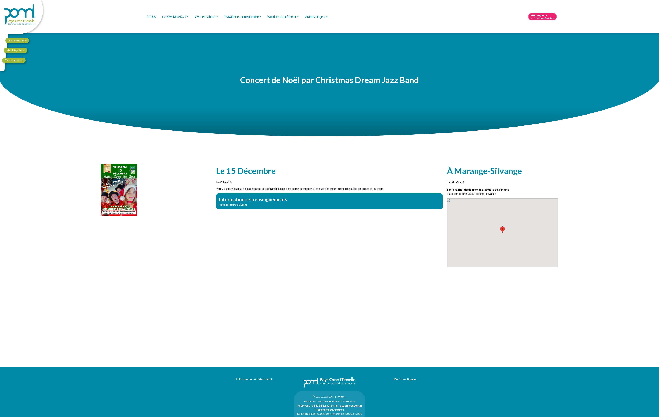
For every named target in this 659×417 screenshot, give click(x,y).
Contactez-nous (14, 60)
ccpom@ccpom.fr (351, 405)
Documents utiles (17, 40)
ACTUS (151, 17)
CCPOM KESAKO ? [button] (174, 17)
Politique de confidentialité (254, 379)
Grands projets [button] (315, 17)
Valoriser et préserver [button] (281, 17)
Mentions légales (405, 379)
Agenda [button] (545, 16)
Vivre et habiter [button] (205, 17)
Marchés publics (15, 50)
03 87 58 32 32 (320, 405)
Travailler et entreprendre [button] (241, 17)
